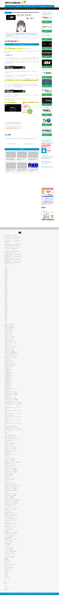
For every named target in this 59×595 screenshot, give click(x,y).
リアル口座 (31, 138)
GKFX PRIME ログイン (8, 383)
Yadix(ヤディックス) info (8, 441)
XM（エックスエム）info (8, 476)
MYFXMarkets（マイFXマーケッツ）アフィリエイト (12, 391)
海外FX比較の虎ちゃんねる (8, 330)
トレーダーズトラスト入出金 (9, 529)
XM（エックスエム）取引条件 (9, 540)
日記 (5, 581)
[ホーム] (6, 6)
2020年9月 (6, 279)
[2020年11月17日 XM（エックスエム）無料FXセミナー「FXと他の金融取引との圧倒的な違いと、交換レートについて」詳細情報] (11, 166)
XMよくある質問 (7, 545)
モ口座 (33, 138)
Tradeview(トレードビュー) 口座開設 (10, 336)
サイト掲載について (7, 531)
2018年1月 (6, 321)
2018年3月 (6, 318)
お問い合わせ (6, 573)
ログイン (6, 585)
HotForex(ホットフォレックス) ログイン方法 (11, 446)
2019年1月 (6, 306)
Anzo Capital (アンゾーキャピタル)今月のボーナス (11, 487)
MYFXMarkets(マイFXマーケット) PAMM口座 (11, 393)
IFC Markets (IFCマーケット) (9, 463)
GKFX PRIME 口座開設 (8, 369)
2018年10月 (6, 310)
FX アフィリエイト (7, 578)
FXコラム (6, 575)
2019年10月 (6, 294)
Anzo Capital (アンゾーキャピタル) (9, 498)
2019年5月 (6, 301)
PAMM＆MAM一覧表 (7, 396)
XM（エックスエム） (8, 12)
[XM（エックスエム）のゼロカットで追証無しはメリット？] (22, 155)
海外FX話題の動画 (7, 452)
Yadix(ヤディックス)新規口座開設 (9, 496)
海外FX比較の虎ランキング (8, 543)
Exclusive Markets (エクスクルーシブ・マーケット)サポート (13, 413)
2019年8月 (6, 297)
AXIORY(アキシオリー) (8, 344)
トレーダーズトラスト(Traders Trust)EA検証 (11, 551)
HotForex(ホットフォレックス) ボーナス (10, 493)
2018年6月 (6, 314)
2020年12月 (6, 275)
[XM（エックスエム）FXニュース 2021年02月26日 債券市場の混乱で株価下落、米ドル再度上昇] (11, 155)
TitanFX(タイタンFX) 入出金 (8, 324)
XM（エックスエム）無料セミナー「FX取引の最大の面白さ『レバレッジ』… (33, 159)
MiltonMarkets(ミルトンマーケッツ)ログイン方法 (11, 515)
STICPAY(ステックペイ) (8, 570)
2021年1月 (6, 274)
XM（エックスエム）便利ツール (9, 567)
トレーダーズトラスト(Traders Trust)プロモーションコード (13, 438)
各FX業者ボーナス (26, 6)
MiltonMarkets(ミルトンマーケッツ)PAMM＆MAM (11, 427)
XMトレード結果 (7, 554)
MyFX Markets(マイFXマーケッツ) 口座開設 (11, 490)
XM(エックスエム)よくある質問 (9, 355)
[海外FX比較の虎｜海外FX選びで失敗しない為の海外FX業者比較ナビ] (15, 2)
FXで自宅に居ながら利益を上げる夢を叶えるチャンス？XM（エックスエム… (22, 170)
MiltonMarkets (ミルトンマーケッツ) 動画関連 (11, 532)
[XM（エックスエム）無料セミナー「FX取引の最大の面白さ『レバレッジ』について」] (33, 155)
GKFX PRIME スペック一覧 (8, 380)
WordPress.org (6, 589)
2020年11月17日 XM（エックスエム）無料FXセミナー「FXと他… (10, 170)
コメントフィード (7, 588)
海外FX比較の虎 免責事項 (8, 537)
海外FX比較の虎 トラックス (8, 360)
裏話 (29, 138)
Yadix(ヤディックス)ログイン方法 (9, 482)
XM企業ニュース (7, 562)
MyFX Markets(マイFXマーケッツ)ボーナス (10, 451)
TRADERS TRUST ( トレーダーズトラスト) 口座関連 (12, 485)
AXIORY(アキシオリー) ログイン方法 (10, 347)
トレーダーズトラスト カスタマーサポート (10, 518)
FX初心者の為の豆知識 (42, 7)
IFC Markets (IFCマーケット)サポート (10, 440)
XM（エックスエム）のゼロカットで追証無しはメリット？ (21, 159)
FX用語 (6, 432)
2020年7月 (6, 282)
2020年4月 (6, 286)
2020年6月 (6, 283)
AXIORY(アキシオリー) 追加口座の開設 (10, 352)
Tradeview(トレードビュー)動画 (9, 363)
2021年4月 (6, 270)
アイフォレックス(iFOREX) (8, 548)
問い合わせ (50, 6)
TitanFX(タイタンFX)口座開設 (9, 474)
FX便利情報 (6, 559)
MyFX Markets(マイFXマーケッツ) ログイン (11, 473)
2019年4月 (6, 302)
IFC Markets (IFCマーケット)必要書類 (10, 465)
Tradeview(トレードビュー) (8, 333)
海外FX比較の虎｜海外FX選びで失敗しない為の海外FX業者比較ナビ (46, 593)
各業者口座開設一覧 (18, 6)
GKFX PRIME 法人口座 (8, 385)
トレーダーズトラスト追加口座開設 (9, 435)
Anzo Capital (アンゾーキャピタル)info (10, 443)
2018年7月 (6, 313)
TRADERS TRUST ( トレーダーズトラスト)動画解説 (12, 462)
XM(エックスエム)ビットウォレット (9, 534)
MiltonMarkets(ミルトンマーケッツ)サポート (11, 449)
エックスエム (23, 138)
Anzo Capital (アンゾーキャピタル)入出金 (10, 484)
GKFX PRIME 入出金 (7, 377)
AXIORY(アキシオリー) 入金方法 (9, 349)
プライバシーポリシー (8, 521)
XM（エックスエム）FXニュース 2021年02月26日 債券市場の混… (10, 159)
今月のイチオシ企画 (11, 6)
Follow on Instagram (52, 171)
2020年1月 (6, 290)
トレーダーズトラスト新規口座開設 (9, 556)
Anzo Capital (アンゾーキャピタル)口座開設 (11, 468)
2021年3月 (6, 271)
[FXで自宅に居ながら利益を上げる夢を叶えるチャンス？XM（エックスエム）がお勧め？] (22, 166)
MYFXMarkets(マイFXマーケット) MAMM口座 (11, 394)
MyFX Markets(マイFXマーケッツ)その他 (10, 341)
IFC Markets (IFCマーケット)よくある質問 (10, 523)
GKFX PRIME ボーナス (8, 374)
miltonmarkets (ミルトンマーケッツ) (10, 553)
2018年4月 (6, 317)
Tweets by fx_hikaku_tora (44, 163)
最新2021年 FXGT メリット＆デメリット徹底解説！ (11, 235)
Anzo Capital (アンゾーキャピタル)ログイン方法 (11, 501)
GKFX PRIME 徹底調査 (8, 372)
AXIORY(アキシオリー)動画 (8, 366)
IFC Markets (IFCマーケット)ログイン (10, 512)
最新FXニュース (34, 6)
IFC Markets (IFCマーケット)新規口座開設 (10, 495)
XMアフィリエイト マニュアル (9, 457)
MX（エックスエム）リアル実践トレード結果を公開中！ (33, 170)
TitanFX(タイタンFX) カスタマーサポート (10, 454)
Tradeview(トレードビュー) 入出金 (9, 338)
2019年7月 (6, 298)
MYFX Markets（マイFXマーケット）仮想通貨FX (11, 399)
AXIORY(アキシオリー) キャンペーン (10, 361)
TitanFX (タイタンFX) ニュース (9, 388)
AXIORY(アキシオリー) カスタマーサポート (11, 346)
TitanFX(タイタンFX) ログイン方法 (9, 325)
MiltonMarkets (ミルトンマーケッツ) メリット (11, 526)
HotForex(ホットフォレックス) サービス (10, 520)
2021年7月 (6, 266)
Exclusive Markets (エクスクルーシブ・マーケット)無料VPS (13, 429)
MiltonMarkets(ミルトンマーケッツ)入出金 (10, 471)
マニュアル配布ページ (8, 358)
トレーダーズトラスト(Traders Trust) (10, 564)
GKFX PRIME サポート (8, 371)
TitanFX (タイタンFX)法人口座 (9, 415)
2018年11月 (6, 309)
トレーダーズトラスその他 (8, 542)
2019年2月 (6, 305)
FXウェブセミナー (7, 576)
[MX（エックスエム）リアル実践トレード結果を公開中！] (33, 166)
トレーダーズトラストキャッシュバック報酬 (11, 507)
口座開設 (26, 138)
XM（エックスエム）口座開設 (10, 138)
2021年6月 (6, 267)
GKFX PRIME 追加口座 (8, 382)
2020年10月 (6, 278)
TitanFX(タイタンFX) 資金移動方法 (9, 327)
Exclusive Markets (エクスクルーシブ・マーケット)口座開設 (13, 402)
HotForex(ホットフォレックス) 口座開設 (10, 509)
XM (21, 138)
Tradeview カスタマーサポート (9, 335)
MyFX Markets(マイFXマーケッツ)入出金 (10, 504)
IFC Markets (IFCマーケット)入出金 (9, 479)
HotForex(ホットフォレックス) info (9, 460)
